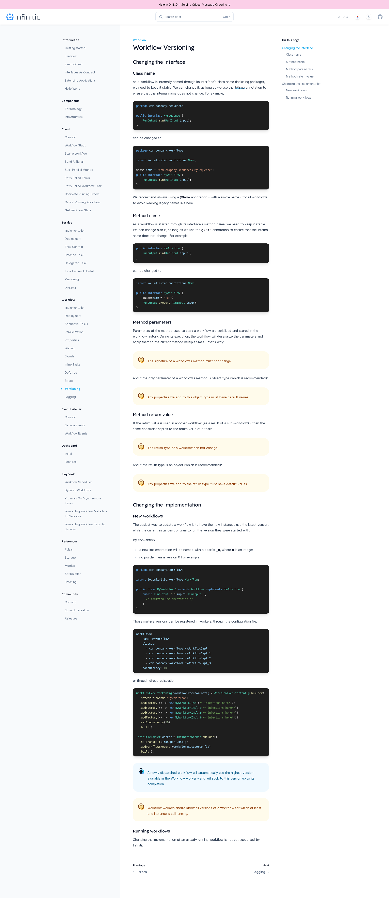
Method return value (300, 76)
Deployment (73, 238)
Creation (70, 137)
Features (71, 462)
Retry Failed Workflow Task (83, 186)
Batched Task (74, 255)
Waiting (70, 348)
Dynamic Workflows (78, 490)
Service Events (75, 425)
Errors (69, 380)
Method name (295, 61)
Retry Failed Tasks (77, 178)
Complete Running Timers (82, 194)
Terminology (73, 109)
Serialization (73, 573)
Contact (70, 602)
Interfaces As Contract (80, 72)
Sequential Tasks (76, 324)
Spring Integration (77, 610)
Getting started (75, 48)
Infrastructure (74, 117)
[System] (368, 16)
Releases (71, 618)
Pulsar (69, 549)
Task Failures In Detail (79, 271)
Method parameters (299, 69)
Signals (69, 356)
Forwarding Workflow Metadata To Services (86, 514)
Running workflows (298, 97)
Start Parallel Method (79, 169)
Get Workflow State (78, 210)
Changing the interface (297, 48)
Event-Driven (73, 64)
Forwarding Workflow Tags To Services (85, 527)
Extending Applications (80, 80)
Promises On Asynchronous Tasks (83, 501)
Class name (293, 54)
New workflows (296, 90)
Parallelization (74, 332)
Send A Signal (74, 161)
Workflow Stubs (75, 145)
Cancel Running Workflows (82, 202)
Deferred (71, 372)
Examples (71, 56)
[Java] (357, 16)
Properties (72, 340)
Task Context (74, 246)
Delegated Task (76, 263)
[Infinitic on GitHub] (380, 16)
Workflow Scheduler (78, 482)
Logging (70, 287)
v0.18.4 (343, 17)
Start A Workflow (76, 153)
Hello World (72, 88)
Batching (71, 582)
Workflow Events (76, 433)
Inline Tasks (72, 364)
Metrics (70, 565)
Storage (70, 557)
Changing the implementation (301, 83)
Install (68, 453)
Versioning (72, 279)
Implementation (75, 230)
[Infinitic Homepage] (29, 16)
